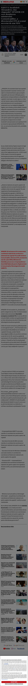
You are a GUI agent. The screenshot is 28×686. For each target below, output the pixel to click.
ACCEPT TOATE (14, 682)
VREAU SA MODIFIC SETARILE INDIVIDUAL (14, 683)
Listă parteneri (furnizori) (4, 679)
